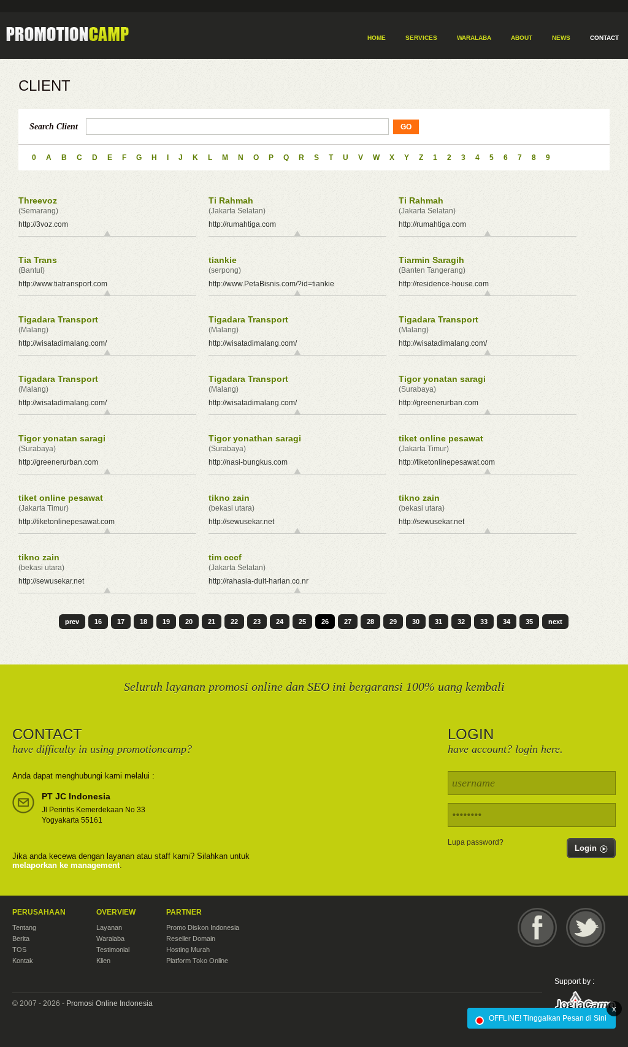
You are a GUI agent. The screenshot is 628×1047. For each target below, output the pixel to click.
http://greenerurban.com (438, 402)
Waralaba (110, 938)
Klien (103, 960)
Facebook (537, 927)
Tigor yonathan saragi (255, 438)
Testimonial (112, 949)
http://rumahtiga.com (242, 224)
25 (302, 621)
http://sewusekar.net (241, 521)
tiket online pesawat (441, 438)
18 (143, 621)
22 (234, 621)
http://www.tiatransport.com (62, 284)
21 (211, 621)
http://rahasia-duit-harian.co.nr (258, 581)
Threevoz (37, 200)
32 (461, 621)
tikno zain (229, 498)
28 (370, 621)
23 (257, 621)
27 (347, 621)
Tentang (24, 927)
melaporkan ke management (66, 865)
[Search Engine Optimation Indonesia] (61, 34)
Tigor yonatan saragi (442, 379)
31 (438, 621)
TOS (19, 949)
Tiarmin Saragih (431, 260)
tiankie (223, 260)
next (555, 621)
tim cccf (225, 557)
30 (415, 621)
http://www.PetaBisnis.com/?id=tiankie (271, 284)
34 (506, 621)
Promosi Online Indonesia (109, 1003)
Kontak (22, 960)
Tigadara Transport (58, 319)
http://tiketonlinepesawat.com (447, 462)
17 (120, 621)
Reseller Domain (190, 938)
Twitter (585, 927)
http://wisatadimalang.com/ (62, 343)
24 (279, 621)
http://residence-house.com (444, 284)
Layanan (109, 927)
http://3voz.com (43, 224)
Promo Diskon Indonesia (202, 927)
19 (166, 621)
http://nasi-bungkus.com (248, 462)
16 (98, 621)
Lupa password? (476, 842)
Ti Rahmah (231, 200)
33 (484, 621)
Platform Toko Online (197, 960)
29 (393, 621)
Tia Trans (37, 260)
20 (189, 621)
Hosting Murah (188, 949)
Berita (20, 938)
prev (72, 621)
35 (529, 621)
